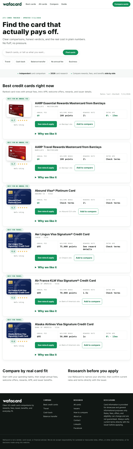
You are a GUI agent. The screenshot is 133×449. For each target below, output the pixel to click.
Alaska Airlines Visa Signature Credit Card (64, 324)
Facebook (78, 428)
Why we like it (47, 133)
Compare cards (121, 4)
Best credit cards (50, 404)
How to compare (81, 412)
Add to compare (85, 124)
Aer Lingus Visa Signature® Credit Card (62, 234)
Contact (77, 420)
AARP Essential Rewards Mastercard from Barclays (70, 103)
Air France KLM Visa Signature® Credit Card (65, 280)
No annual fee (57, 61)
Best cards (31, 4)
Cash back (20, 61)
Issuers (77, 408)
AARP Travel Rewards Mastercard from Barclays (68, 147)
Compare (54, 4)
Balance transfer (38, 61)
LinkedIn (77, 424)
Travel (7, 61)
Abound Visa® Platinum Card (55, 190)
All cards (43, 4)
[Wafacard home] (12, 4)
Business (73, 61)
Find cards (70, 52)
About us (77, 416)
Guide (64, 4)
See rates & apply (46, 124)
